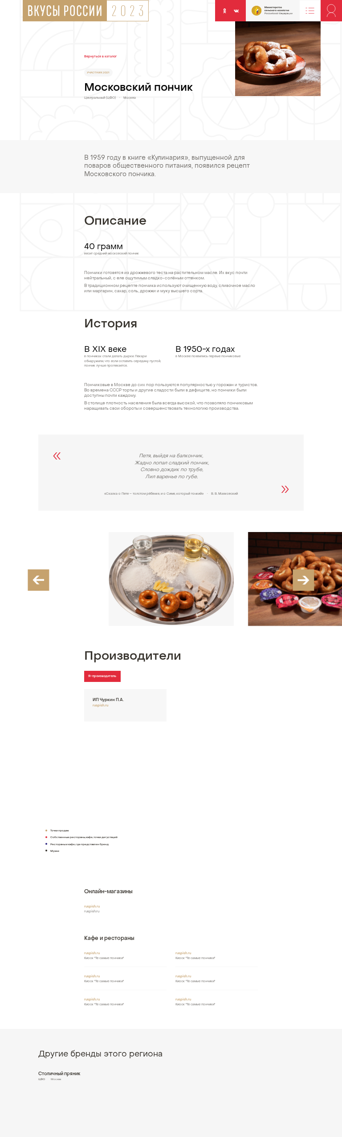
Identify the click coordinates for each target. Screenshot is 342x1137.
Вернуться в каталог (100, 56)
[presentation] (38, 580)
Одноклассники (225, 10)
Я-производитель (102, 676)
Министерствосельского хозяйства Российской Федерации (261, 13)
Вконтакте (236, 10)
